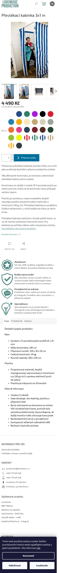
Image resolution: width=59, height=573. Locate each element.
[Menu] (52, 4)
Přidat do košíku (28, 157)
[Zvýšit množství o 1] (12, 156)
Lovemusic (6, 502)
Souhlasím (42, 565)
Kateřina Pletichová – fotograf (15, 521)
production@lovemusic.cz (18, 468)
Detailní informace (10, 234)
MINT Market (7, 506)
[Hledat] (36, 4)
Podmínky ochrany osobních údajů (17, 453)
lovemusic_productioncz (17, 486)
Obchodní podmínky (11, 449)
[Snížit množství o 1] (12, 159)
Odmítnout (15, 565)
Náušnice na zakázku (11, 510)
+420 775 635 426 (13, 473)
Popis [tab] (6, 321)
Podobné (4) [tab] (16, 321)
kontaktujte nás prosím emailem (19, 228)
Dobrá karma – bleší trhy (12, 513)
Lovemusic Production (16, 482)
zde (38, 548)
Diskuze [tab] (28, 321)
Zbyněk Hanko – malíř (11, 517)
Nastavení (28, 555)
